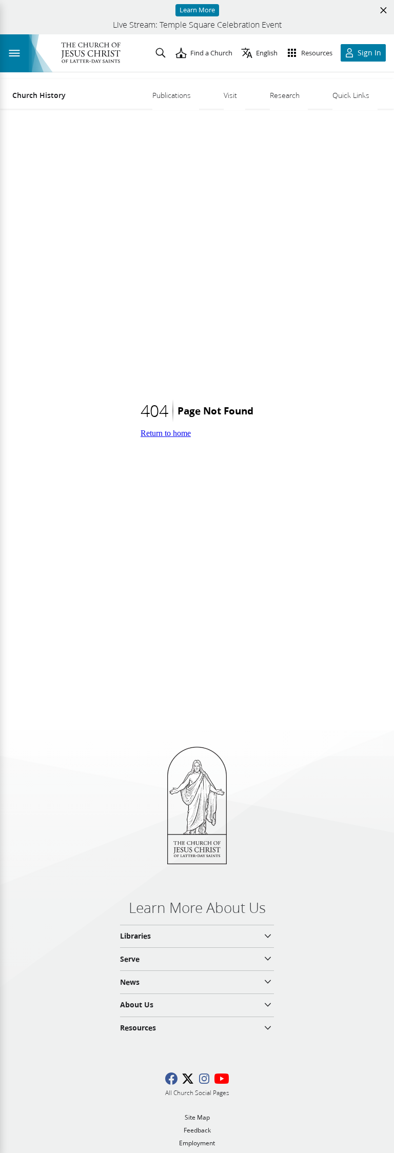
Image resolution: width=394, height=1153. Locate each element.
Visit (230, 95)
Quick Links (350, 95)
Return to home (166, 433)
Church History (39, 95)
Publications (171, 95)
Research (285, 95)
